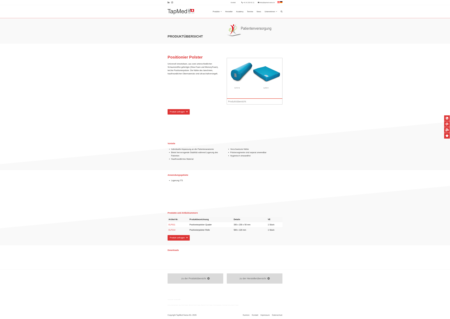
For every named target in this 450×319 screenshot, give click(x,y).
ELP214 (172, 230)
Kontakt (255, 315)
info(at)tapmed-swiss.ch (267, 2)
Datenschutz (277, 315)
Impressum (265, 315)
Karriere (246, 315)
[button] (281, 12)
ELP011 (172, 225)
